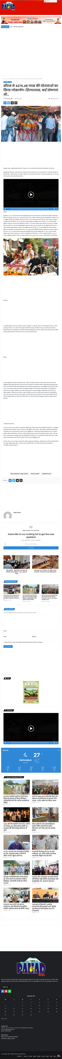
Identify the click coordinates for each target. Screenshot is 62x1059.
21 (13, 1011)
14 (13, 1008)
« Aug (2, 1018)
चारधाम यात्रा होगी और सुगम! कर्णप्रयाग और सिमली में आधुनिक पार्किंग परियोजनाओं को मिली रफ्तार (16, 906)
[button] (31, 195)
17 (39, 1008)
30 (31, 1014)
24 (39, 1011)
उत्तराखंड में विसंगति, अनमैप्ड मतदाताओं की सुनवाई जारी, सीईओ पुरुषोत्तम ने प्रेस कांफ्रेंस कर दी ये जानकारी (44, 907)
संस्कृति (47, 1056)
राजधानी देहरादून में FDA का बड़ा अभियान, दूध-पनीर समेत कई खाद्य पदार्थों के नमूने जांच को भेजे (26, 26)
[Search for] (60, 13)
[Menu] (2, 13)
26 (56, 1011)
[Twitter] (8, 102)
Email (5, 636)
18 (48, 1008)
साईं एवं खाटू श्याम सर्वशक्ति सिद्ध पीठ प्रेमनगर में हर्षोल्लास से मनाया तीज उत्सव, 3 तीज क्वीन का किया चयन (49, 597)
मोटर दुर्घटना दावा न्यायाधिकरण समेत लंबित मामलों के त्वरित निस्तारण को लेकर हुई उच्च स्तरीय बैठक (43, 827)
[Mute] (54, 209)
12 (56, 1005)
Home (5, 78)
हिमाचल (34, 1056)
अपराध (55, 1056)
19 (56, 1008)
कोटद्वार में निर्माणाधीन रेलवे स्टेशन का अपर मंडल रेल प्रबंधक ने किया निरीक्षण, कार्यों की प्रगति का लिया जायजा (15, 880)
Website (34, 636)
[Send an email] (11, 98)
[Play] (5, 209)
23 (31, 1011)
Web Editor (8, 98)
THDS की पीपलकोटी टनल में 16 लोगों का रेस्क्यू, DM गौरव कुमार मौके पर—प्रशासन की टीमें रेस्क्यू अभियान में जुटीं (16, 827)
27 (5, 1014)
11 (48, 1005)
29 (22, 1014)
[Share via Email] (12, 102)
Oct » (6, 1018)
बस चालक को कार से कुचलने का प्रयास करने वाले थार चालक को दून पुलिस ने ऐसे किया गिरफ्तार (11, 597)
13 (5, 1008)
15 (22, 1008)
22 (22, 1011)
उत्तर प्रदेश (30, 1056)
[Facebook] (5, 102)
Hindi (47, 1)
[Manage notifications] (58, 1055)
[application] (31, 194)
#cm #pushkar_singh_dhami (19, 473)
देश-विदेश (38, 1056)
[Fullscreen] (56, 209)
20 (5, 1011)
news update (35, 473)
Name (5, 630)
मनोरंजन (51, 1056)
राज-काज (9, 82)
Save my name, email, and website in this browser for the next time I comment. (24, 642)
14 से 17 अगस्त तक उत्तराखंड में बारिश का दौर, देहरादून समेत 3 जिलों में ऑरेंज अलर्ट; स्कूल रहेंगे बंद (16, 853)
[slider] (29, 208)
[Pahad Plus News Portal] (8, 5)
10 (39, 1005)
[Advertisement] (31, 40)
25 (48, 1011)
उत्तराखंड (10, 78)
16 (31, 1008)
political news (47, 473)
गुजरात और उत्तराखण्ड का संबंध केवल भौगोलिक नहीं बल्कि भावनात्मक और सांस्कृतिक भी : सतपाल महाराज (45, 879)
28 (14, 1014)
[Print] (15, 102)
